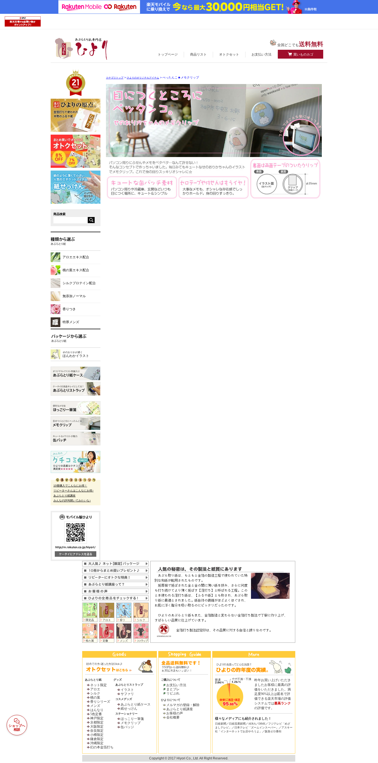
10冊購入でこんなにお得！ (70, 485)
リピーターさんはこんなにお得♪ (73, 490)
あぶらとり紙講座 (64, 495)
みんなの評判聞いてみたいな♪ (72, 500)
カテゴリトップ (114, 77)
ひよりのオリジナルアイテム (143, 77)
